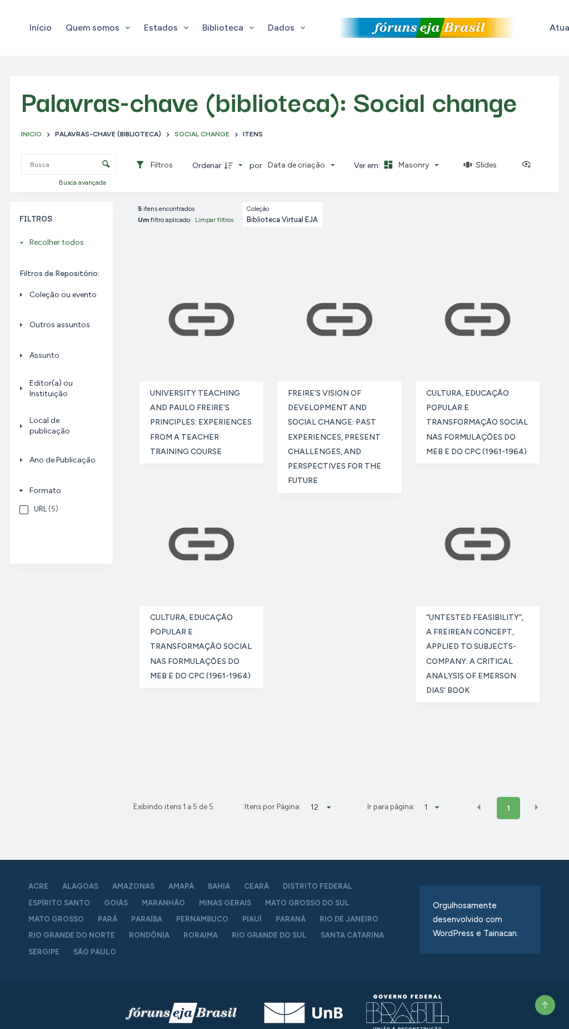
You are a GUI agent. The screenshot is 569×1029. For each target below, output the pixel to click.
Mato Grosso (56, 919)
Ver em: (368, 165)
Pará (107, 919)
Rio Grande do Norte (71, 935)
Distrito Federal (317, 886)
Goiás (116, 903)
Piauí (252, 919)
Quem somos (92, 27)
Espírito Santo (59, 903)
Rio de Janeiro (349, 919)
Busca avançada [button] (83, 182)
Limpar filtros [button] (214, 220)
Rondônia (149, 935)
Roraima (200, 935)
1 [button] (508, 808)
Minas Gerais (225, 903)
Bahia (219, 886)
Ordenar (207, 165)
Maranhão (163, 903)
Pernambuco (202, 919)
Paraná (291, 919)
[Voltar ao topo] (545, 1005)
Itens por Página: (272, 806)
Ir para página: (391, 806)
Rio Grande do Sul (269, 935)
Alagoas (80, 886)
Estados (161, 27)
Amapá (181, 886)
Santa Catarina (352, 935)
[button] (479, 807)
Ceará (256, 886)
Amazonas (133, 886)
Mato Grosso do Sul (307, 903)
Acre (38, 886)
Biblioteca (222, 27)
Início (40, 27)
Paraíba (146, 919)
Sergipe (43, 952)
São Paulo (94, 952)
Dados (281, 27)
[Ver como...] (529, 165)
